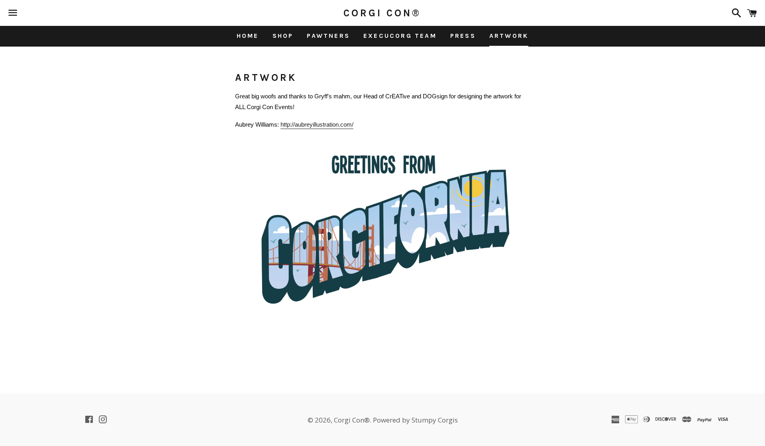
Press (463, 35)
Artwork (508, 35)
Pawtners (328, 35)
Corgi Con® (382, 13)
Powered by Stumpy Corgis (415, 419)
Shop (283, 35)
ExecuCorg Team (400, 35)
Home (248, 35)
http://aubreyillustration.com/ (316, 124)
